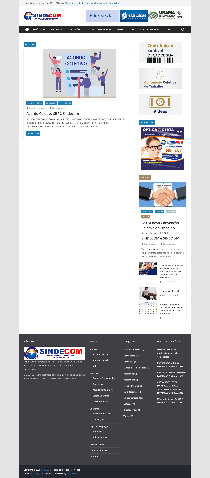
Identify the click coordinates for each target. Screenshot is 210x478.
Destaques (171, 211)
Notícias (37, 29)
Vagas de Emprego (98, 29)
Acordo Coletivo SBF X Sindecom (52, 113)
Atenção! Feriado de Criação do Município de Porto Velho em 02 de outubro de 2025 (171, 309)
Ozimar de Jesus (58, 108)
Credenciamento (125, 29)
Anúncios (97, 431)
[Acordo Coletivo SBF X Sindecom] (79, 73)
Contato (168, 29)
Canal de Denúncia (148, 29)
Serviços (54, 29)
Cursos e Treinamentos (104, 378)
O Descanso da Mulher (76, 3)
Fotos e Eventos (100, 354)
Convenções (73, 29)
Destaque (159, 211)
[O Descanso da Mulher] (148, 293)
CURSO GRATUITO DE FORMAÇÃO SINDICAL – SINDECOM (168, 386)
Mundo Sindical (65, 103)
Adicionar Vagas (100, 437)
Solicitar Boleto (100, 401)
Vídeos (96, 366)
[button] (43, 30)
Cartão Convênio (101, 395)
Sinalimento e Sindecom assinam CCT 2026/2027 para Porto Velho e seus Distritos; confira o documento (171, 271)
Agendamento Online (103, 389)
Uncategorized (130, 410)
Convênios (98, 384)
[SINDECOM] (27, 29)
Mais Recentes (130, 391)
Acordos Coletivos (35, 103)
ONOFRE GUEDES (165, 349)
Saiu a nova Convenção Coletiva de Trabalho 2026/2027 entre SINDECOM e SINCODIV (160, 230)
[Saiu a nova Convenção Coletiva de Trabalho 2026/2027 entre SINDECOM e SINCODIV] (162, 194)
